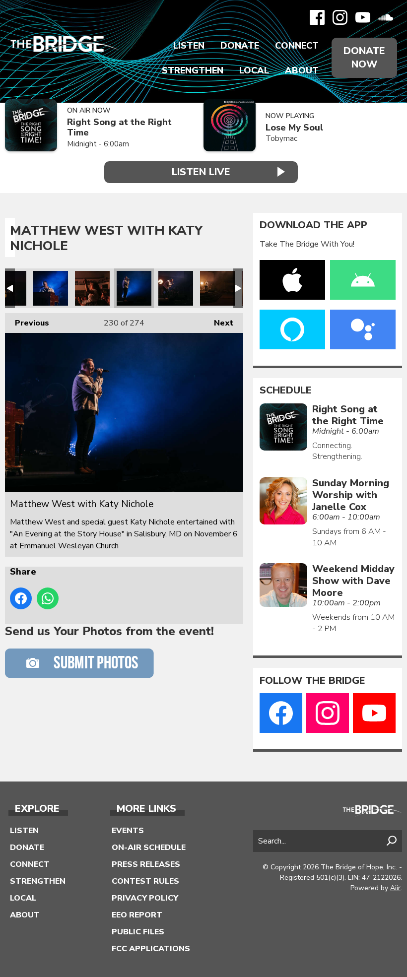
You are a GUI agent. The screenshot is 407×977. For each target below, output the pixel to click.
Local (254, 70)
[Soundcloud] (385, 17)
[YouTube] (362, 17)
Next (218, 323)
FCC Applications (151, 948)
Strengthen (192, 70)
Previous (27, 323)
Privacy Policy (145, 898)
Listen (188, 46)
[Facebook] (317, 17)
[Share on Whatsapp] (48, 598)
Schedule (286, 390)
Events (128, 830)
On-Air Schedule (149, 847)
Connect (297, 46)
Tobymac (281, 138)
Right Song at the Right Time (119, 127)
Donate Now (364, 57)
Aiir (395, 888)
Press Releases (146, 864)
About (302, 70)
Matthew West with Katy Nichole (50, 288)
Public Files (138, 931)
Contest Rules (145, 881)
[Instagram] (340, 17)
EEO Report (137, 915)
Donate (239, 46)
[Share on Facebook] (21, 598)
